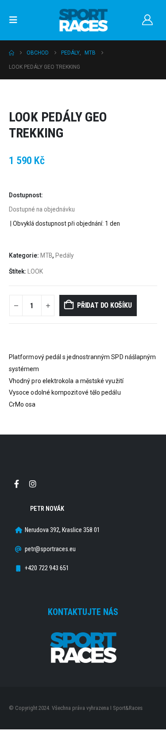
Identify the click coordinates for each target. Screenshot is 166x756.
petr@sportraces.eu (50, 549)
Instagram (32, 483)
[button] (16, 19)
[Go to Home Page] (11, 53)
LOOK (35, 271)
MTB (46, 255)
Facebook (16, 483)
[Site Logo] (83, 20)
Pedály (64, 255)
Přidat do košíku (104, 305)
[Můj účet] (147, 20)
